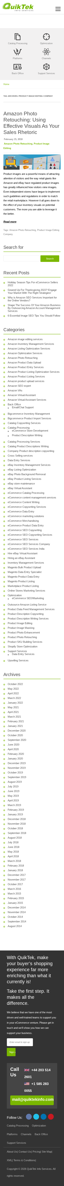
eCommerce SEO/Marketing (28, 598)
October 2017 (15, 884)
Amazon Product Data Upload (24, 362)
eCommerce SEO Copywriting (25, 530)
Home (6, 84)
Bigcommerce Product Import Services (29, 418)
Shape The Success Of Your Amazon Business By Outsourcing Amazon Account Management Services (34, 308)
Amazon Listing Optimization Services (29, 348)
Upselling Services (18, 660)
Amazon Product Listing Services (26, 376)
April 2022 (13, 693)
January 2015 (15, 902)
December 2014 (17, 907)
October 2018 (15, 828)
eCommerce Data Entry (21, 511)
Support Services (17, 651)
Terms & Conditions (24, 1160)
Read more (9, 221)
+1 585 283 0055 (36, 1087)
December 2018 (17, 819)
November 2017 (17, 879)
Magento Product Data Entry (23, 576)
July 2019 (13, 786)
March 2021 (14, 716)
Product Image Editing (20, 623)
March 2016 (14, 888)
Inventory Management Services (26, 562)
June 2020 (13, 744)
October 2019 (15, 772)
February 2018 (16, 865)
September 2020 (17, 739)
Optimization (15, 595)
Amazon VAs (15, 390)
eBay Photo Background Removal (27, 474)
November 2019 (17, 767)
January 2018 (15, 870)
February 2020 (16, 753)
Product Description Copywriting (26, 613)
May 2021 (13, 707)
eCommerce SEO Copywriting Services (30, 534)
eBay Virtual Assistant (20, 488)
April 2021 (13, 711)
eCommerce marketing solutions (26, 516)
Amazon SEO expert (19, 385)
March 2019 (14, 805)
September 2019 (17, 777)
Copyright (12, 1168)
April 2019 (13, 800)
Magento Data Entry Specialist (24, 572)
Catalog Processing (19, 427)
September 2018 (17, 833)
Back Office (14, 404)
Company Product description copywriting (31, 450)
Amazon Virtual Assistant (22, 395)
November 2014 (17, 912)
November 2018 (17, 823)
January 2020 (15, 758)
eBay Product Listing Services (24, 478)
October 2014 (15, 916)
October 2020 (15, 735)
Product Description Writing (27, 435)
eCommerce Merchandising (23, 520)
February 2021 (16, 721)
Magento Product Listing (21, 581)
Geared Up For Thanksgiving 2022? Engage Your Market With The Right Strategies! (32, 291)
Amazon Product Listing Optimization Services (34, 371)
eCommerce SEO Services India (26, 548)
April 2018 (13, 856)
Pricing (36, 1151)
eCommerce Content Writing (23, 502)
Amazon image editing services (25, 339)
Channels (26, 1134)
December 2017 (17, 874)
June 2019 (13, 791)
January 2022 (15, 702)
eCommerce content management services (32, 497)
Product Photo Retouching (22, 637)
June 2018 (13, 846)
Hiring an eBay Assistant (21, 558)
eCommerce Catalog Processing (26, 492)
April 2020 (13, 749)
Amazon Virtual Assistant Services (27, 399)
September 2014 (17, 921)
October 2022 (15, 684)
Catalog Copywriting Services (24, 423)
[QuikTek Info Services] (17, 7)
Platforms (12, 1134)
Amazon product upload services (26, 381)
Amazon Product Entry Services (26, 367)
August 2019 (15, 781)
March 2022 (14, 698)
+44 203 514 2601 (37, 1073)
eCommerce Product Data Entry (26, 525)
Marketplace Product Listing (23, 585)
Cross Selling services (20, 455)
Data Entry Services (19, 460)
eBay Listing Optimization (22, 469)
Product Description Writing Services (28, 618)
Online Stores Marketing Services (26, 590)
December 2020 (17, 730)
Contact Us (25, 1151)
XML (9, 1160)
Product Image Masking (21, 627)
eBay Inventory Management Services (29, 464)
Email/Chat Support (23, 407)
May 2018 (13, 851)
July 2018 (13, 842)
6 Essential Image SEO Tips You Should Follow (34, 315)
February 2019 (16, 809)
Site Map (47, 1151)
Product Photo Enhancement (24, 632)
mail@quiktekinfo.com (33, 1099)
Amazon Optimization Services (25, 353)
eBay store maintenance (21, 483)
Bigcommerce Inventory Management (29, 413)
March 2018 (14, 860)
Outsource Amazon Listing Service (27, 604)
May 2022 (13, 688)
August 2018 (15, 837)
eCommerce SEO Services (23, 539)
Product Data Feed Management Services (31, 609)
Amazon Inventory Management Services (31, 343)
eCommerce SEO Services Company (29, 544)
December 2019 (17, 763)
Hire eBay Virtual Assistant (22, 553)
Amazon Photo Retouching (18, 143)
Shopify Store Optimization (22, 646)
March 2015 (14, 893)
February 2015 (16, 898)
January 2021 (15, 725)
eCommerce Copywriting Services (27, 506)
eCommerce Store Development (30, 430)
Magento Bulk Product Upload (24, 567)
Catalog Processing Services (24, 441)
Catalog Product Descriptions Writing (28, 446)
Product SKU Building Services (25, 641)
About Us (12, 1151)
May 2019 (13, 795)
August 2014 (15, 926)
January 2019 (15, 814)
